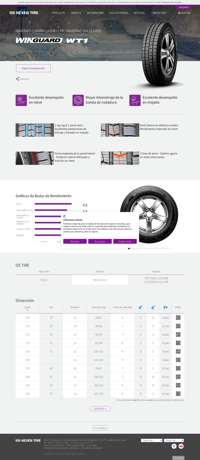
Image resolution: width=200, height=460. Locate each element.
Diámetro (75, 307)
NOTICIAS (140, 13)
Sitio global (183, 7)
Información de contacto (92, 448)
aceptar (178, 2)
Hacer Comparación (33, 68)
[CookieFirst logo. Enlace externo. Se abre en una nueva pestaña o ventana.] (64, 216)
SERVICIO (76, 13)
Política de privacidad (75, 445)
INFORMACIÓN (95, 13)
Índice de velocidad (122, 307)
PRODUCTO (58, 13)
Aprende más (168, 2)
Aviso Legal (91, 445)
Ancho (28, 307)
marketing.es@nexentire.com (81, 442)
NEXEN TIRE (159, 13)
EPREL (178, 307)
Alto (51, 307)
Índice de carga (99, 307)
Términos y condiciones (54, 445)
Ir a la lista (100, 427)
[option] (149, 214)
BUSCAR (185, 13)
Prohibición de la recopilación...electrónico (61, 448)
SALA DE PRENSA (118, 13)
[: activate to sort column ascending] (140, 308)
